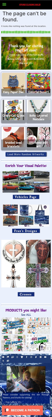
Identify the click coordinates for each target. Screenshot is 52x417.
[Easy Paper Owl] (13, 83)
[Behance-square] (41, 357)
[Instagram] (31, 357)
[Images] (8, 361)
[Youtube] (45, 357)
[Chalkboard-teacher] (13, 357)
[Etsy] (17, 357)
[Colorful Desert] (38, 83)
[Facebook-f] (27, 357)
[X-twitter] (3, 361)
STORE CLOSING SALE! (30, 4)
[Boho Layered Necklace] (38, 110)
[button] (4, 4)
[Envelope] (3, 357)
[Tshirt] (22, 357)
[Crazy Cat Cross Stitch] (13, 110)
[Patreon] (8, 357)
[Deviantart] (36, 357)
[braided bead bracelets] (13, 137)
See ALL (26, 315)
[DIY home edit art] (38, 137)
